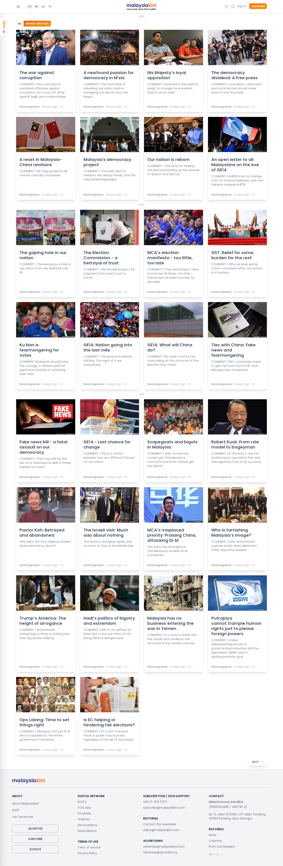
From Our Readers (222, 846)
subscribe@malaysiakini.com (164, 808)
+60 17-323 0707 (155, 802)
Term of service (89, 847)
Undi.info (84, 819)
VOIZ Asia (84, 808)
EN (29, 6)
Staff (15, 810)
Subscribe (258, 6)
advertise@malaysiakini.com (164, 846)
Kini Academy (87, 825)
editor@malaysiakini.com (161, 830)
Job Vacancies (22, 817)
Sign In (242, 6)
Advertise (35, 828)
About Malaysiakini (25, 803)
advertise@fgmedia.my (160, 852)
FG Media (84, 813)
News (212, 835)
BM (36, 6)
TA (49, 6)
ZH (43, 6)
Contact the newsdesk (159, 824)
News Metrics (87, 831)
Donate (35, 849)
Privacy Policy (87, 853)
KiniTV (82, 802)
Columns (215, 841)
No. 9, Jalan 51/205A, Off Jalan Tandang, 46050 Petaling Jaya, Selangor (237, 816)
